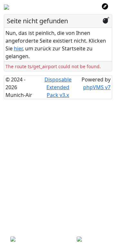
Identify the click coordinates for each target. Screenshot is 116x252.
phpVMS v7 (97, 87)
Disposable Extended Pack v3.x (58, 87)
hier (18, 48)
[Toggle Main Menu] (105, 6)
